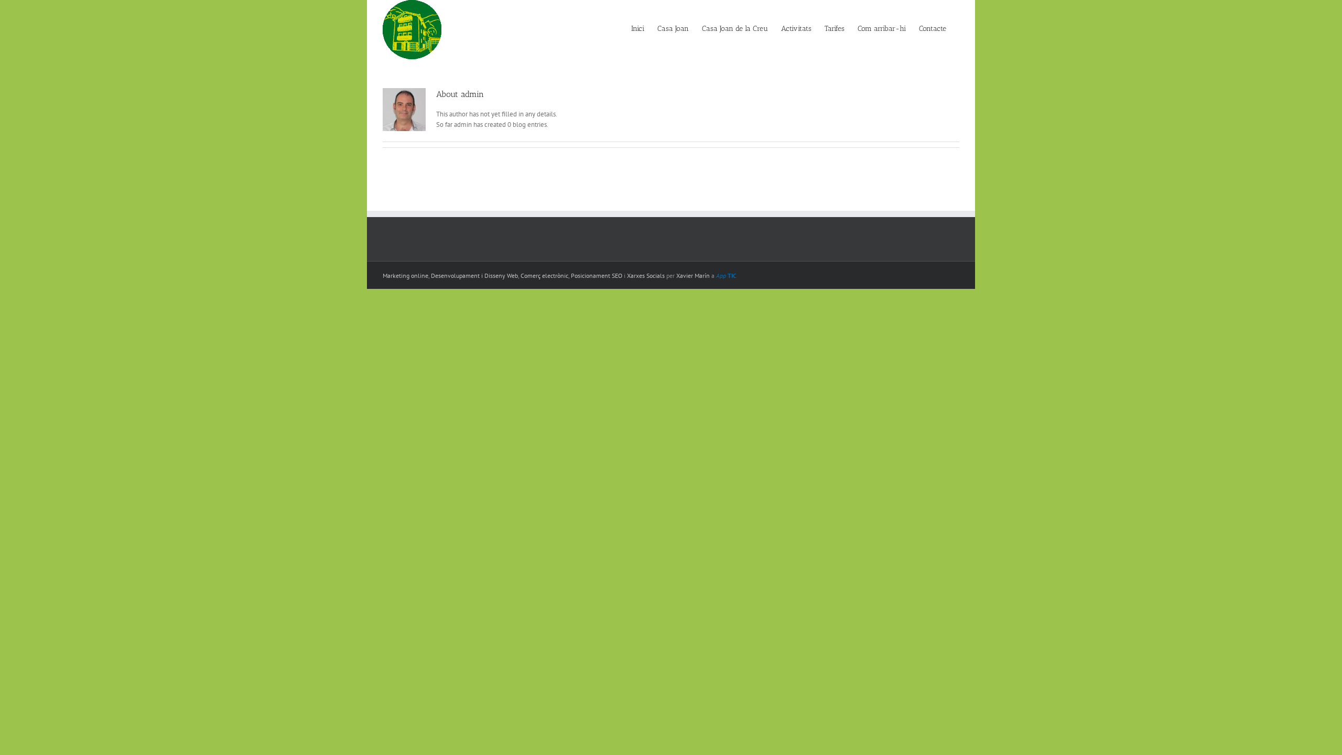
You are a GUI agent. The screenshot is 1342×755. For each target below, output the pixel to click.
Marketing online (405, 275)
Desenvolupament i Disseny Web (474, 275)
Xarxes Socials (646, 275)
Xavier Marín (693, 275)
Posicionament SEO (596, 275)
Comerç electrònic (544, 275)
